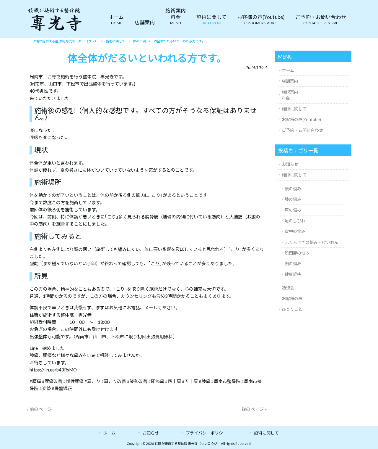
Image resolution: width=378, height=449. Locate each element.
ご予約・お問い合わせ (302, 130)
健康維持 (293, 274)
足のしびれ (295, 220)
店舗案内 (290, 80)
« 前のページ (39, 409)
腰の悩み (293, 188)
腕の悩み (293, 263)
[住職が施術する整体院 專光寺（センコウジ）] (55, 30)
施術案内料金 (290, 95)
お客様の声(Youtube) (301, 119)
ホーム (288, 70)
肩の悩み (293, 210)
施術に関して (294, 108)
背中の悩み (295, 231)
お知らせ (290, 164)
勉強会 (288, 287)
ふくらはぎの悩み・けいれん (311, 242)
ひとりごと (292, 309)
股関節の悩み (297, 252)
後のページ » (254, 409)
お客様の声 (292, 298)
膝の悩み (293, 199)
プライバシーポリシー (206, 432)
